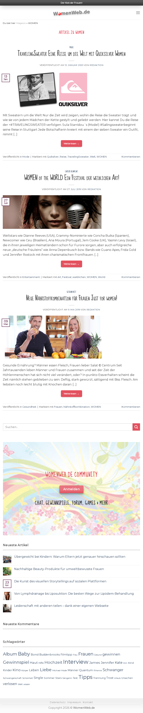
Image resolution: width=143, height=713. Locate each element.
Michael (56, 670)
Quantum (86, 670)
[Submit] (136, 427)
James (94, 662)
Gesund (98, 655)
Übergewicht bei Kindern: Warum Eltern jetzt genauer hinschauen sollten (69, 556)
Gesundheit (71, 292)
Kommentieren (131, 156)
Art (59, 277)
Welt (93, 156)
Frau (75, 655)
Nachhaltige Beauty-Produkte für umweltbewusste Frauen (59, 569)
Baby (24, 654)
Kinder (7, 670)
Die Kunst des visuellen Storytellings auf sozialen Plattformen (60, 581)
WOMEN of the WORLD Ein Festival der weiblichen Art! (71, 178)
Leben (34, 670)
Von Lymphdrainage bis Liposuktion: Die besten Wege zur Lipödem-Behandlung (74, 593)
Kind (131, 662)
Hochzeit (53, 662)
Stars (58, 677)
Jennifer (107, 662)
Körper (24, 670)
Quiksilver (53, 156)
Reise (63, 156)
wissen (26, 684)
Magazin (21, 23)
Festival (66, 277)
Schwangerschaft (12, 678)
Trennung (99, 677)
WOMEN (102, 156)
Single (38, 678)
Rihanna (98, 670)
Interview (75, 661)
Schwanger (113, 670)
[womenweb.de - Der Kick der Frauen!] (71, 12)
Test (75, 678)
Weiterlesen (72, 143)
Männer (73, 670)
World (101, 277)
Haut (34, 662)
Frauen (58, 406)
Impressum (74, 702)
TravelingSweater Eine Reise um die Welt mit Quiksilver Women (71, 54)
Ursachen (127, 678)
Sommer (49, 677)
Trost (109, 678)
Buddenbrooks (49, 654)
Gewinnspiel (16, 662)
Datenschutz (58, 702)
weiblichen (79, 277)
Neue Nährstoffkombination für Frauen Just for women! (71, 298)
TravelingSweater (78, 156)
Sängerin (67, 678)
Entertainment (71, 171)
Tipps (85, 677)
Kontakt (88, 702)
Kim (125, 663)
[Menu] (138, 12)
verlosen (10, 684)
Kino (17, 670)
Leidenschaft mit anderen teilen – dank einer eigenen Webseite (61, 606)
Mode (71, 47)
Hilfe (41, 662)
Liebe (46, 669)
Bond (35, 654)
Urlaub (117, 678)
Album (10, 654)
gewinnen (111, 654)
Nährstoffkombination (76, 406)
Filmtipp (66, 654)
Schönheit (27, 678)
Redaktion (96, 65)
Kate (119, 662)
